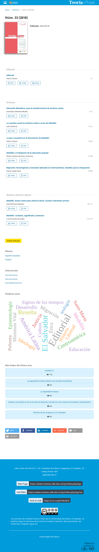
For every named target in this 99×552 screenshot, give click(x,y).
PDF (12, 83)
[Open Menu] (5, 2)
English (8, 259)
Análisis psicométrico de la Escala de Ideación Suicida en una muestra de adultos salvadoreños (49, 402)
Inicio (7, 10)
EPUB (36, 83)
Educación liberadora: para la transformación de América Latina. (35, 108)
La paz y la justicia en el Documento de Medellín (27, 138)
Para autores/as (11, 279)
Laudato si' (49, 370)
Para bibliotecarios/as (13, 283)
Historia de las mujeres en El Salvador (49, 412)
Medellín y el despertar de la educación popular (27, 153)
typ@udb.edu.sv (50, 474)
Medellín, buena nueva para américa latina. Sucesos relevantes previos (37, 200)
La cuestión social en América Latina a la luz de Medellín (31, 123)
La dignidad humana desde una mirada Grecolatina (49, 381)
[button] (12, 430)
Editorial (10, 75)
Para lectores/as (11, 275)
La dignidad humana (49, 391)
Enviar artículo (13, 241)
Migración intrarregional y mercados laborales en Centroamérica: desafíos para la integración (48, 167)
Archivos (16, 10)
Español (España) (12, 255)
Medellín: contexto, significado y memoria (25, 215)
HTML (23, 83)
